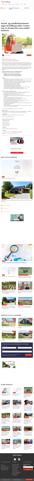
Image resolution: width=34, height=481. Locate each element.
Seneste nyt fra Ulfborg (15, 464)
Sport (21, 4)
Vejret (25, 4)
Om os (2, 464)
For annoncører (3, 465)
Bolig (6, 4)
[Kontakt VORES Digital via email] (19, 459)
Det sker (13, 4)
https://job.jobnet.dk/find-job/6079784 (12, 133)
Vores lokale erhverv (15, 465)
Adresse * (3, 349)
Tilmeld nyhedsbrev (29, 479)
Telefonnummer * (5, 346)
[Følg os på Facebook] (15, 459)
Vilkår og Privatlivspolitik (5, 467)
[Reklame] (17, 140)
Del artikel (28, 55)
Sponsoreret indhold (15, 473)
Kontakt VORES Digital (4, 468)
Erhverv (9, 4)
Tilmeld (17, 152)
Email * (19, 346)
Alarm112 (2, 4)
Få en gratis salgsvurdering (16, 472)
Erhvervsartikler (14, 469)
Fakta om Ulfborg (15, 468)
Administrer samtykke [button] (4, 469)
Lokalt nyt (17, 4)
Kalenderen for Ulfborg (15, 467)
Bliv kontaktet (28, 354)
